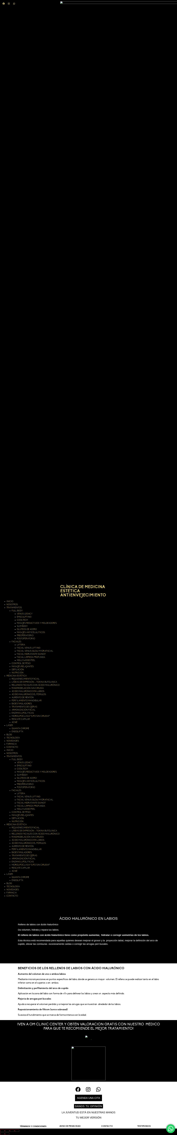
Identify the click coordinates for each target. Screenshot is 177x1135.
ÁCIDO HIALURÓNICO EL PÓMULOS (29, 694)
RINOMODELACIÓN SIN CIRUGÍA (28, 688)
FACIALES (16, 642)
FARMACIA (11, 744)
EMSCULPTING (24, 617)
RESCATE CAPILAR (21, 719)
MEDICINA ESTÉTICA (16, 676)
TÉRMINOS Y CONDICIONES (33, 1126)
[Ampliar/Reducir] (2, 1130)
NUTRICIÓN (17, 673)
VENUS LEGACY (25, 614)
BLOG (9, 735)
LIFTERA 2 (22, 645)
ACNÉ (14, 722)
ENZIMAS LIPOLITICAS (23, 713)
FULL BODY (17, 611)
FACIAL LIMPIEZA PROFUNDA (31, 657)
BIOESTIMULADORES (22, 704)
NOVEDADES (12, 741)
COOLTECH (22, 620)
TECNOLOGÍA (13, 738)
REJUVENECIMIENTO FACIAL (26, 679)
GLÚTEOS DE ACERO (27, 629)
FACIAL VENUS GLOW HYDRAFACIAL (35, 651)
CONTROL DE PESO (21, 663)
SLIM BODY (22, 626)
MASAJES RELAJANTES (23, 667)
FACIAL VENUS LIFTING (28, 648)
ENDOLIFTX (17, 732)
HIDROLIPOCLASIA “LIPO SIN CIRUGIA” (31, 716)
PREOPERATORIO (25, 636)
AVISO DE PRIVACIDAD (70, 1126)
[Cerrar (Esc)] (17, 1130)
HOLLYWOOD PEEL (26, 660)
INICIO (9, 601)
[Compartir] (12, 1130)
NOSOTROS (12, 605)
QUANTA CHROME (20, 729)
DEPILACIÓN (18, 670)
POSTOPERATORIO (26, 639)
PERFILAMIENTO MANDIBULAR (27, 701)
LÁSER (9, 725)
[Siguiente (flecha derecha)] (7, 1134)
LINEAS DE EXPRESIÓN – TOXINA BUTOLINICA (34, 682)
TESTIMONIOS (144, 1126)
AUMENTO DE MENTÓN (23, 698)
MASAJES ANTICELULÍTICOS (31, 632)
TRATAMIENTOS (14, 608)
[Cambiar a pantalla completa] (7, 1130)
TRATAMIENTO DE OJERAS (24, 707)
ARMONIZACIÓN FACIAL (23, 710)
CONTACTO (12, 747)
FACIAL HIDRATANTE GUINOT (31, 654)
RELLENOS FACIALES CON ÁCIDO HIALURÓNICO (35, 685)
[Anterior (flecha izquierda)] (2, 1134)
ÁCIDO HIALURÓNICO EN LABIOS (28, 691)
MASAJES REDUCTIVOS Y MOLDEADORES (37, 623)
